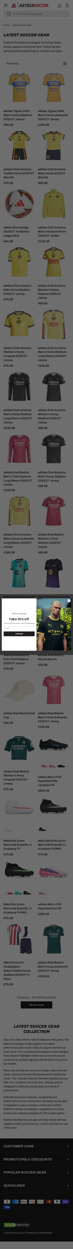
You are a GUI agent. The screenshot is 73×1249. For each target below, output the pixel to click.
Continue (19, 634)
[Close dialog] (69, 600)
